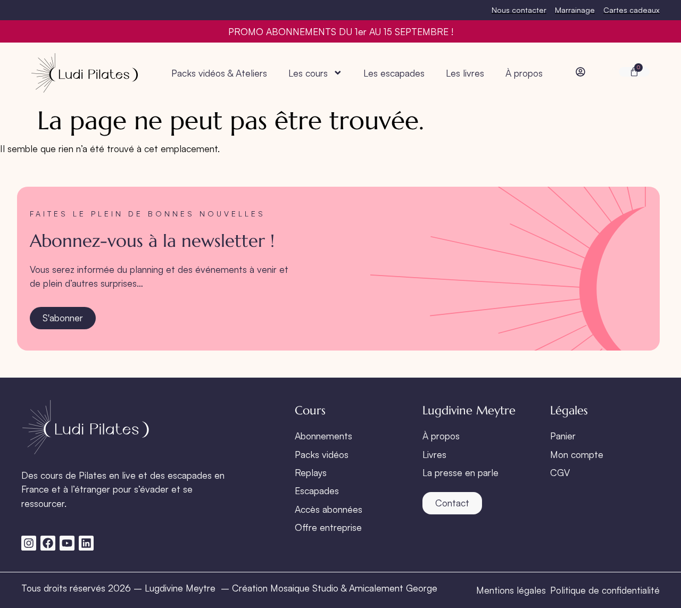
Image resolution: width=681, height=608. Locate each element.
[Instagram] (28, 543)
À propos (524, 73)
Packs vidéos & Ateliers (219, 73)
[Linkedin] (86, 543)
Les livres (465, 73)
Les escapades (394, 73)
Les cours (308, 73)
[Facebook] (47, 543)
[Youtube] (67, 543)
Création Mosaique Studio (285, 588)
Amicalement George (393, 588)
